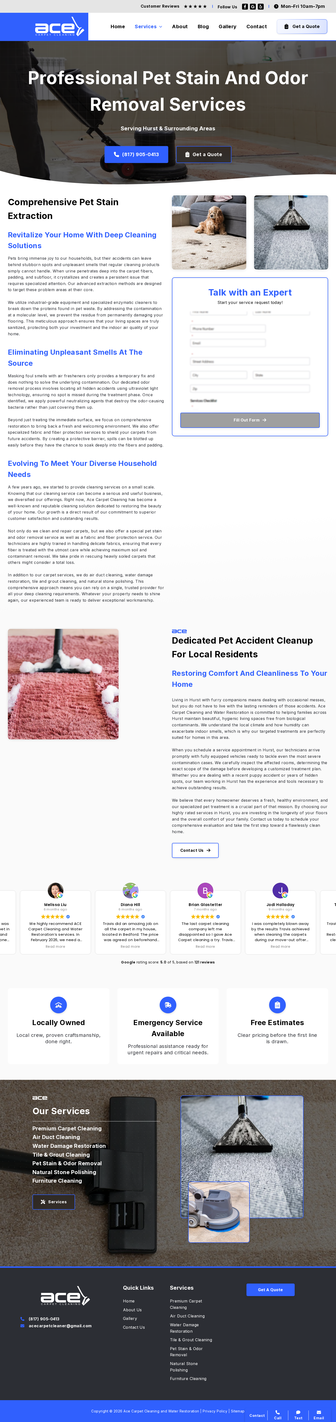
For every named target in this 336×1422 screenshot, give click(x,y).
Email (319, 1418)
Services (57, 1201)
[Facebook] (245, 7)
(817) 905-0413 (140, 154)
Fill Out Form (247, 420)
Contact (266, 1347)
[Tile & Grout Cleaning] (61, 1155)
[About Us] (132, 1310)
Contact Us (192, 850)
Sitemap (238, 1411)
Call (262, 1336)
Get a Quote (207, 154)
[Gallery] (130, 1318)
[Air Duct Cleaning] (56, 1137)
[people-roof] (58, 1005)
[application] (159, 26)
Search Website (275, 1357)
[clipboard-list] (277, 1005)
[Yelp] (261, 7)
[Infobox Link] (65, 1319)
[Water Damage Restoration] (69, 1146)
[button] (270, 1290)
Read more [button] (55, 947)
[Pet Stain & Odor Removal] (67, 1163)
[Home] (129, 1301)
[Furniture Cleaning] (57, 1181)
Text (298, 1418)
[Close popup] (324, 1306)
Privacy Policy (215, 1411)
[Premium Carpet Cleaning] (67, 1128)
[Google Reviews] (253, 7)
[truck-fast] (168, 1005)
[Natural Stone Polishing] (64, 1172)
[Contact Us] (134, 1327)
